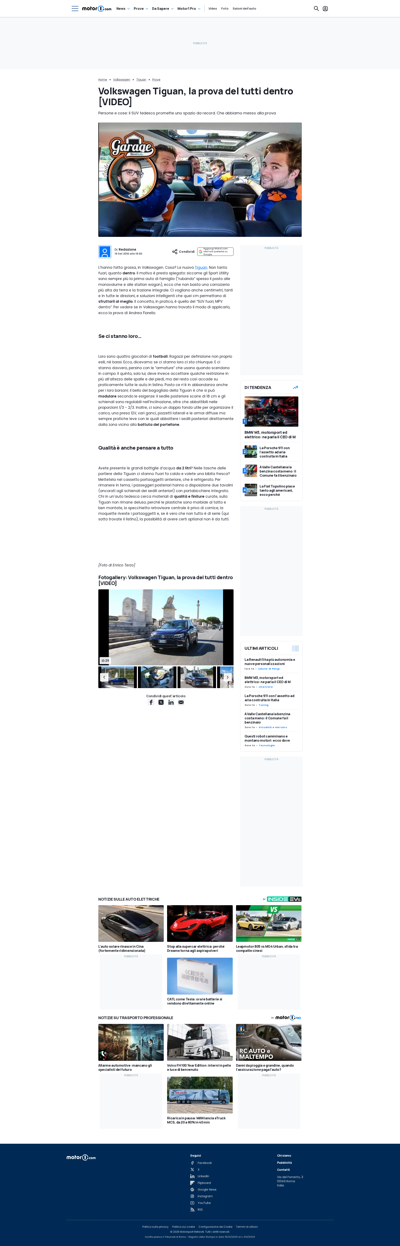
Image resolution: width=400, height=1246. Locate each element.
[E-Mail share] (181, 702)
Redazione (127, 249)
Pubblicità (284, 1163)
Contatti (283, 1170)
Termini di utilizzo (247, 1227)
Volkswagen (121, 79)
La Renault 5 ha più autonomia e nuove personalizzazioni (270, 661)
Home (102, 79)
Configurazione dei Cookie (215, 1227)
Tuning (264, 705)
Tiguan (141, 79)
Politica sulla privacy (155, 1227)
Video (213, 8)
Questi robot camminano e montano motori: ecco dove (267, 738)
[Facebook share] (151, 702)
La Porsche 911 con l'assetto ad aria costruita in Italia (269, 698)
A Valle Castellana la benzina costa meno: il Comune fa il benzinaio (267, 718)
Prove (139, 8)
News (120, 8)
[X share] (161, 702)
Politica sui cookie (183, 1227)
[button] (104, 677)
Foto (225, 8)
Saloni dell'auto (244, 8)
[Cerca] (316, 8)
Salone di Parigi (269, 668)
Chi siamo (284, 1155)
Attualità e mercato (273, 727)
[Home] (96, 8)
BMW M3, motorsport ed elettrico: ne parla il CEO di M (267, 679)
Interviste (266, 687)
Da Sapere (160, 8)
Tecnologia (267, 745)
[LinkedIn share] (171, 702)
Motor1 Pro (187, 8)
